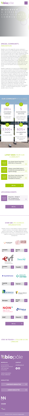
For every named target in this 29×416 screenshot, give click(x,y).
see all (14, 185)
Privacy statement (5, 374)
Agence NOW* (21, 414)
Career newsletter (14, 390)
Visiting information (6, 373)
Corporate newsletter (13, 384)
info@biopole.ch (20, 365)
